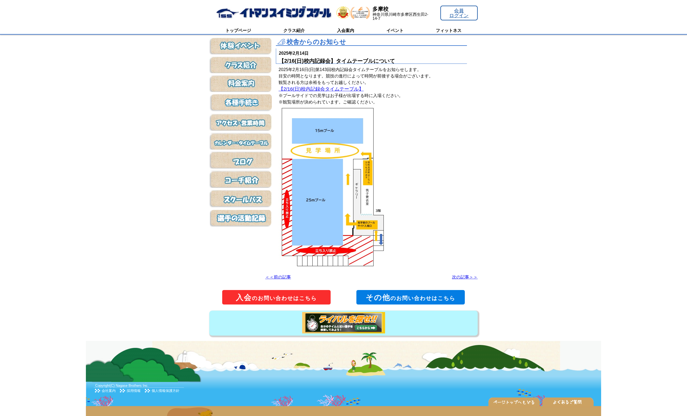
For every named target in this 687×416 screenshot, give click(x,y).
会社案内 (109, 391)
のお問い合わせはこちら (276, 297)
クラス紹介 (294, 30)
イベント (395, 30)
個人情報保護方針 (166, 391)
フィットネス (449, 30)
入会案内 (345, 30)
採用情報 (134, 391)
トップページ (238, 30)
